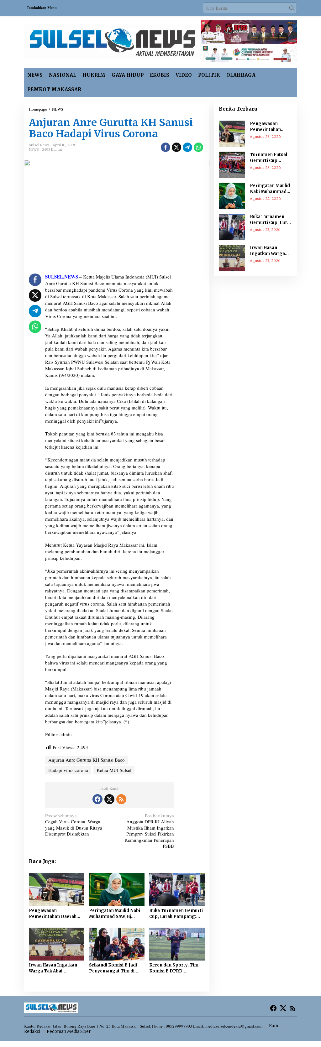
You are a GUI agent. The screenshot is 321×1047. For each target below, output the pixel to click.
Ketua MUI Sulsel (114, 770)
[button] (291, 8)
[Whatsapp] (198, 147)
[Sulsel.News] (112, 41)
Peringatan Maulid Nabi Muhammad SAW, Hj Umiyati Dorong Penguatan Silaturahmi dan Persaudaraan (114, 914)
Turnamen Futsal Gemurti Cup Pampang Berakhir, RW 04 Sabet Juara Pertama (271, 158)
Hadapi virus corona (68, 770)
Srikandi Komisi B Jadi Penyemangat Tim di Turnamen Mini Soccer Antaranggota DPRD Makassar (114, 968)
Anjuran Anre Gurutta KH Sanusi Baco (86, 760)
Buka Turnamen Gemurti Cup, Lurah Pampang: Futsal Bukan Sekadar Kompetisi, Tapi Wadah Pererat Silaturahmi (176, 914)
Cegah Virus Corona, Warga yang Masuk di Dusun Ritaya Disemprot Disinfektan (73, 825)
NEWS (34, 149)
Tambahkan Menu (42, 7)
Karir (274, 1026)
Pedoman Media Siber (69, 1031)
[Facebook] (97, 799)
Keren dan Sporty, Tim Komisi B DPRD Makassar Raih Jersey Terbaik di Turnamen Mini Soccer (173, 968)
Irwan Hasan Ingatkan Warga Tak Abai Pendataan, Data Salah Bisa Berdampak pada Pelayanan (53, 968)
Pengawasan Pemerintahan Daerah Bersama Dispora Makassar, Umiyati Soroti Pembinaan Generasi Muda (52, 914)
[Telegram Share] (187, 147)
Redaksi (32, 1031)
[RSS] (121, 799)
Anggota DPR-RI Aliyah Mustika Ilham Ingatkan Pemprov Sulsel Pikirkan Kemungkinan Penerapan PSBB (149, 831)
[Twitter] (109, 799)
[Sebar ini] (165, 147)
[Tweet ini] (176, 147)
